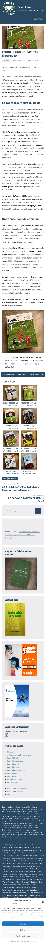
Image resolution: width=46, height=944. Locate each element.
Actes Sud (36, 832)
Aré (3, 895)
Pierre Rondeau (22, 895)
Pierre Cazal (13, 877)
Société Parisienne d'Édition (15, 816)
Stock (25, 828)
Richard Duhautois (19, 866)
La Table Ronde (38, 835)
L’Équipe (17, 807)
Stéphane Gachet (7, 869)
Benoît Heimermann (18, 858)
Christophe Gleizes (15, 885)
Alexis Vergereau (19, 890)
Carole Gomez (38, 863)
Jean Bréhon (35, 877)
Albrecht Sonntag (7, 850)
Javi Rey (30, 892)
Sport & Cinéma (13, 773)
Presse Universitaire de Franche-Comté (19, 811)
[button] (43, 902)
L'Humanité (5, 828)
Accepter (23, 924)
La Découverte (17, 825)
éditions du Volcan (30, 821)
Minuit (25, 835)
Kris (4, 863)
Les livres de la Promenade (18, 837)
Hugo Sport (10, 807)
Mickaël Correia (38, 855)
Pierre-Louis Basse (32, 890)
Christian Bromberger (33, 866)
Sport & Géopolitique (15, 761)
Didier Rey (35, 845)
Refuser (23, 930)
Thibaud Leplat (14, 887)
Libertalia (13, 828)
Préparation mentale (15, 779)
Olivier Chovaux (20, 850)
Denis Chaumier (31, 850)
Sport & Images (13, 767)
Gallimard (5, 809)
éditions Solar (13, 251)
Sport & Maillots (13, 776)
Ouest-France (20, 821)
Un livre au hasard (14, 782)
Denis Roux (38, 892)
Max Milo (26, 814)
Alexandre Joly (11, 853)
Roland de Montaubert (14, 861)
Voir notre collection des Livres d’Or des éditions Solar (23, 374)
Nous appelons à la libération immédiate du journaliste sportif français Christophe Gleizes (22, 535)
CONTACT (11, 794)
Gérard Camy (36, 887)
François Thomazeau (24, 853)
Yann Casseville (30, 871)
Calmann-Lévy (23, 823)
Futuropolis (34, 818)
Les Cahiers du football (33, 816)
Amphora (17, 809)
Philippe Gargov (25, 887)
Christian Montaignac (36, 879)
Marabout (34, 807)
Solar (4, 478)
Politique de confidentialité (28, 941)
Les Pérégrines (7, 825)
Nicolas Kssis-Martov (21, 869)
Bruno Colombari (24, 847)
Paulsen (4, 818)
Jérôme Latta (23, 874)
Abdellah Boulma (34, 895)
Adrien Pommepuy (9, 882)
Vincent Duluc (13, 847)
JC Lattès (11, 821)
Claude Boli (39, 861)
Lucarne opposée (24, 818)
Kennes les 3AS (25, 807)
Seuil (36, 825)
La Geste (40, 821)
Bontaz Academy (27, 832)
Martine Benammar (8, 879)
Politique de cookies (14, 941)
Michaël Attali (33, 882)
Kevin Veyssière (27, 855)
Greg (19, 863)
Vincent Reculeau (22, 882)
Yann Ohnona (35, 847)
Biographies (11, 752)
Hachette (28, 830)
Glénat (12, 835)
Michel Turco (6, 858)
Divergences (18, 835)
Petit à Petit (25, 809)
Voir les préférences (23, 936)
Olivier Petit (26, 885)
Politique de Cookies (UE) (16, 791)
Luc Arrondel (7, 866)
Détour (26, 825)
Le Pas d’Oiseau (13, 818)
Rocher (19, 828)
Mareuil (11, 809)
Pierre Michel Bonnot (19, 892)
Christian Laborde (22, 879)
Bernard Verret (11, 863)
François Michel (11, 895)
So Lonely (10, 830)
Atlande (20, 814)
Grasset (30, 828)
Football (6, 61)
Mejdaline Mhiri (34, 869)
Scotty (34, 830)
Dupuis (42, 823)
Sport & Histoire (13, 758)
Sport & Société (13, 764)
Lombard (36, 828)
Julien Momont (19, 871)
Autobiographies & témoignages (19, 755)
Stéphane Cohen (7, 871)
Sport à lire (24, 7)
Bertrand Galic (6, 892)
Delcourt (33, 814)
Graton (4, 830)
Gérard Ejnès (12, 478)
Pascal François (7, 890)
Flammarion (33, 809)
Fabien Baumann (24, 877)
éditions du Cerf (19, 830)
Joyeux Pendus (15, 832)
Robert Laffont (34, 823)
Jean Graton (33, 874)
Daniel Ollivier (13, 874)
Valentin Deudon (27, 863)
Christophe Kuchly (32, 858)
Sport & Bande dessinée (16, 770)
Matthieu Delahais (29, 861)
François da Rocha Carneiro (21, 845)
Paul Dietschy (6, 845)
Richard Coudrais (32, 61)
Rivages (31, 825)
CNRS (30, 835)
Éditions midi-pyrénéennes (10, 823)
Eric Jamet (5, 837)
